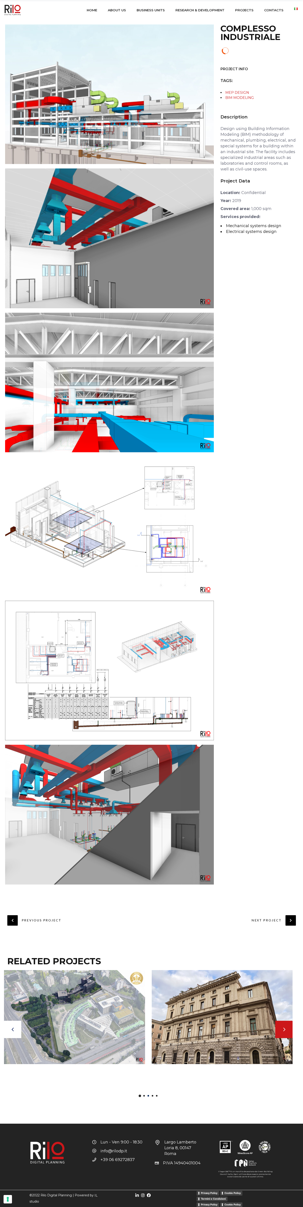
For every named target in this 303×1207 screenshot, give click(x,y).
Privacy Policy (209, 1193)
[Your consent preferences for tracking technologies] (8, 1199)
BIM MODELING (239, 98)
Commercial (15, 1072)
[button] (140, 1095)
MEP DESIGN (237, 92)
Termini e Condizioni (213, 1198)
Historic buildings (46, 1072)
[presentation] (12, 1029)
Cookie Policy (232, 1193)
